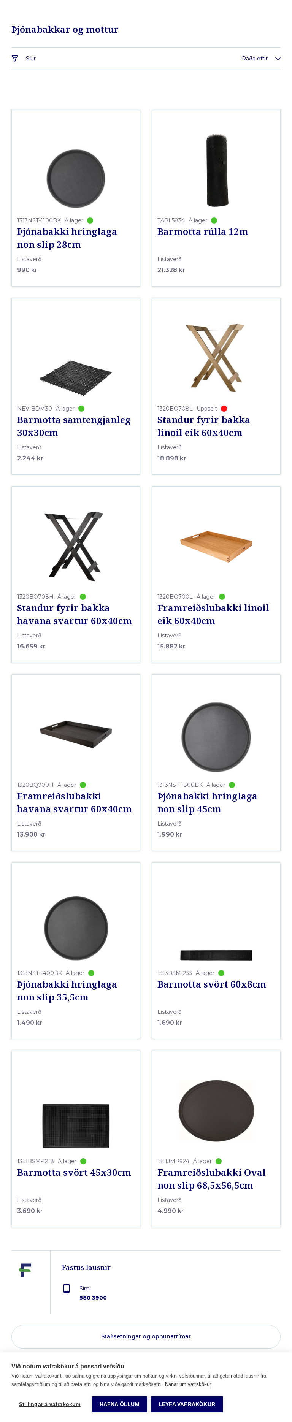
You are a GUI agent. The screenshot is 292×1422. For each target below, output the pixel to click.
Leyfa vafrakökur (187, 1404)
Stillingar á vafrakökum (50, 1404)
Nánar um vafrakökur (188, 1384)
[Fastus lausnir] (25, 1288)
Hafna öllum (120, 1404)
